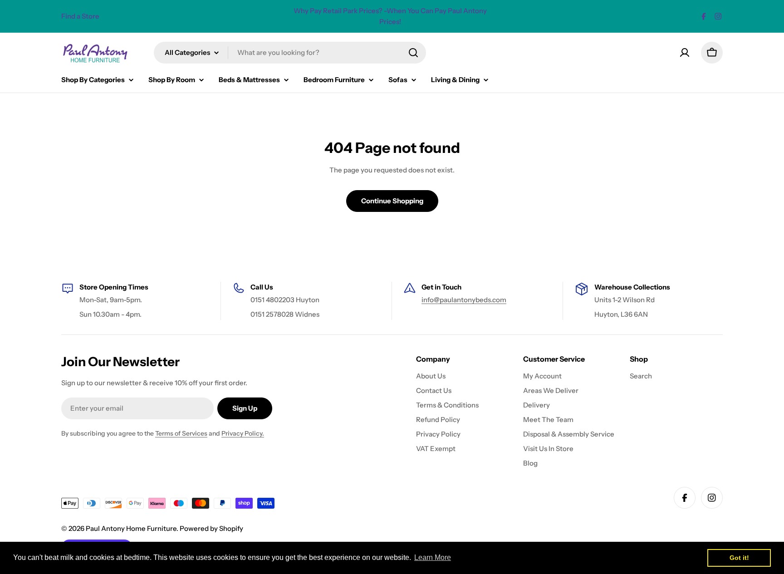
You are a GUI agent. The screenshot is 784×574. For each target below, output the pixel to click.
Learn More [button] (432, 557)
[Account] (684, 52)
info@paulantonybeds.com (463, 299)
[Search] (413, 52)
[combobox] (290, 53)
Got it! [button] (739, 557)
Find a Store (80, 16)
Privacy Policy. (242, 433)
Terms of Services (181, 433)
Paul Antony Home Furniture (131, 528)
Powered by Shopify (211, 528)
